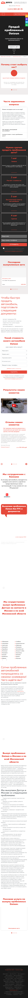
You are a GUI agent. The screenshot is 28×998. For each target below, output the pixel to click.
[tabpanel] (14, 79)
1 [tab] (11, 89)
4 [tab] (16, 89)
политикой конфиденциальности (14, 251)
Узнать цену (14, 735)
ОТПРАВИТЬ (14, 244)
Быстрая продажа (21, 14)
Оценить (14, 372)
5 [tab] (17, 289)
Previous (2, 464)
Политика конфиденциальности (14, 972)
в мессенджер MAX (20, 537)
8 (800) (15, 9)
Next (26, 464)
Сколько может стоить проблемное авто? (12, 135)
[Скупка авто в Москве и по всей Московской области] (6, 2)
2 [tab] (13, 89)
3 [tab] (14, 89)
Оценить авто (14, 47)
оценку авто (20, 691)
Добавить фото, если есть (14, 368)
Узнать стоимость (14, 584)
